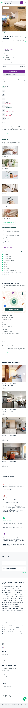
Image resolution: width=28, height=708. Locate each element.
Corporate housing (6, 670)
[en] (14, 648)
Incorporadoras (5, 674)
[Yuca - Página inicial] (2, 3)
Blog (3, 662)
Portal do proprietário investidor (9, 668)
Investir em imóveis (6, 672)
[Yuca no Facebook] (3, 696)
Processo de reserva (6, 686)
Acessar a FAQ (20, 572)
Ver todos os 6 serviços (8, 62)
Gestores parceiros (6, 676)
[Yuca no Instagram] (6, 696)
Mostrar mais (5, 133)
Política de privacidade (7, 658)
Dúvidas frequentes (6, 656)
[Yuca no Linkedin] (10, 696)
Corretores (4, 680)
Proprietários (5, 678)
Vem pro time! (5, 660)
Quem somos (5, 654)
